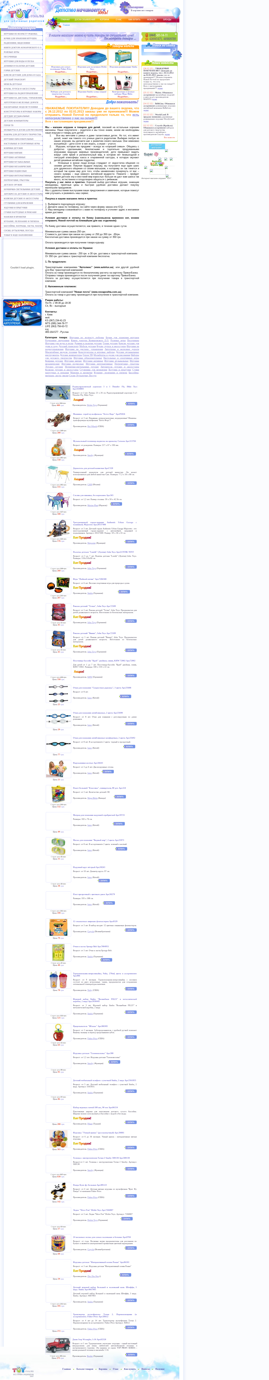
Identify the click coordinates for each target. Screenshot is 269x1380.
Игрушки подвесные (15, 171)
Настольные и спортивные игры (22, 144)
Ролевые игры (11, 52)
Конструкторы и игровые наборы (22, 112)
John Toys (91, 568)
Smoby (90, 455)
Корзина (103, 1369)
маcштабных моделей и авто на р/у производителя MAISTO (158, 95)
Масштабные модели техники (21, 107)
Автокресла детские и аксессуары (23, 194)
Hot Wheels (92, 426)
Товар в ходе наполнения (18, 235)
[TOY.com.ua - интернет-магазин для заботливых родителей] (24, 1368)
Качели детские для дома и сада (22, 75)
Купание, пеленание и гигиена (21, 221)
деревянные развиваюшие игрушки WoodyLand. (159, 116)
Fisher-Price (92, 1038)
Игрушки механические (17, 166)
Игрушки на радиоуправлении (21, 93)
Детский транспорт (15, 79)
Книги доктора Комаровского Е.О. (23, 47)
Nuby (89, 990)
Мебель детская (13, 84)
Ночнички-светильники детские (22, 189)
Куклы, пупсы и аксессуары (20, 89)
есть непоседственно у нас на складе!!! (92, 116)
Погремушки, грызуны (16, 180)
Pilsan (89, 1124)
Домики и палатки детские (19, 66)
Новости (145, 1369)
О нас (115, 1369)
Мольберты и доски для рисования (23, 130)
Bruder (90, 1356)
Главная (66, 25)
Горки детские (12, 70)
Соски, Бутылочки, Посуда (19, 230)
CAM (89, 484)
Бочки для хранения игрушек (20, 38)
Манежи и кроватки (15, 217)
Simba (90, 593)
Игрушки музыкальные (17, 162)
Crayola (90, 931)
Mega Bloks (92, 798)
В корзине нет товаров (142, 10)
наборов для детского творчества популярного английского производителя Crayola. (158, 129)
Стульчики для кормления (18, 203)
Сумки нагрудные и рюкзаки (20, 212)
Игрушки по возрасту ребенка (20, 34)
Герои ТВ (8, 125)
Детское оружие (13, 185)
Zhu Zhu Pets (93, 1276)
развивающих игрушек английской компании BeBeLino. (159, 105)
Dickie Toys (92, 405)
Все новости (169, 137)
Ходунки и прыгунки (15, 208)
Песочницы (10, 57)
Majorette (91, 543)
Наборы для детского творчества (22, 134)
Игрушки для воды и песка (19, 61)
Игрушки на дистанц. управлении (23, 98)
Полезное (160, 1369)
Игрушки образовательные (19, 139)
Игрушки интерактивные (18, 176)
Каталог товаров (84, 1369)
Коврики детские (13, 148)
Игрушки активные (15, 157)
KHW (89, 677)
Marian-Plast (92, 505)
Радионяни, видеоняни (17, 43)
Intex (89, 698)
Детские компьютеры (16, 121)
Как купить (130, 1369)
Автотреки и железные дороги (21, 102)
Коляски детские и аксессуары (21, 198)
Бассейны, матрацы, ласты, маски (23, 226)
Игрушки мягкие (13, 153)
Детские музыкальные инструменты (17, 116)
